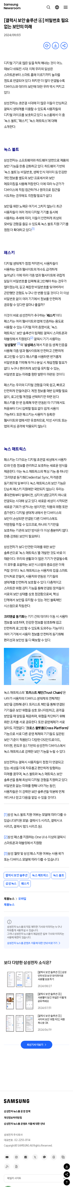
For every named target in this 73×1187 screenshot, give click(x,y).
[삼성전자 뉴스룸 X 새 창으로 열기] (35, 1157)
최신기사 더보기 (35, 1044)
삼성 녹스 (11, 883)
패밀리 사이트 (14, 1178)
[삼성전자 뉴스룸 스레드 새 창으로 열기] (54, 1157)
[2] (6, 837)
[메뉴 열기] (65, 7)
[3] (6, 853)
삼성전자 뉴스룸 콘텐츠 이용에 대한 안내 (24, 1123)
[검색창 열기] (48, 7)
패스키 (25, 883)
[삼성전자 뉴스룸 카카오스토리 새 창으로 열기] (44, 1157)
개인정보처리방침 (13, 1117)
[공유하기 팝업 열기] (67, 1174)
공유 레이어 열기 (64, 45)
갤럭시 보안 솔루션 (16, 875)
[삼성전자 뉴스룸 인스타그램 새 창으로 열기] (16, 1157)
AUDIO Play (46, 45)
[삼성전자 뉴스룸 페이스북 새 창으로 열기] (26, 1157)
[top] (67, 1182)
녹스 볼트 (58, 875)
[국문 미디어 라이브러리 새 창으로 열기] (63, 1157)
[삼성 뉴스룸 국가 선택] (57, 7)
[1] (5, 815)
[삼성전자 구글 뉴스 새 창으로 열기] (16, 1166)
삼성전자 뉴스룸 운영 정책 (17, 1111)
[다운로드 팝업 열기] (67, 1166)
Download (55, 45)
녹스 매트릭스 (40, 875)
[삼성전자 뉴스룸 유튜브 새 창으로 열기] (7, 1157)
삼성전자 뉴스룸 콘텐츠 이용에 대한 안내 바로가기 (32, 943)
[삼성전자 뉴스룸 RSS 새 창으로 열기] (7, 1166)
